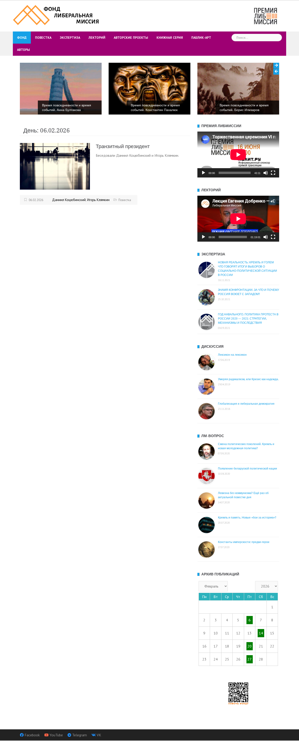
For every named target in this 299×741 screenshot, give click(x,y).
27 (249, 659)
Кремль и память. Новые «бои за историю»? (247, 517)
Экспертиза (70, 37)
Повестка (43, 37)
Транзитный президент (123, 146)
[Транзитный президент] (55, 166)
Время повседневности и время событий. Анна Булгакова (66, 107)
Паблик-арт (201, 37)
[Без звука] (265, 172)
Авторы (23, 50)
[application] (238, 154)
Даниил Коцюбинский (69, 200)
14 (261, 633)
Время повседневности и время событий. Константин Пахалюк (155, 107)
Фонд (22, 37)
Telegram (79, 735)
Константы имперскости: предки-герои (243, 542)
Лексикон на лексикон (232, 354)
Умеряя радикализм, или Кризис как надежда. (248, 379)
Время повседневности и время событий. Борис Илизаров (244, 107)
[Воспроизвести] (203, 172)
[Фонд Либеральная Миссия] (56, 14)
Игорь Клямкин (98, 200)
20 (249, 646)
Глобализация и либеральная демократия (246, 403)
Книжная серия (170, 37)
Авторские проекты (131, 37)
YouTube (56, 735)
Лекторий (97, 37)
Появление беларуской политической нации (247, 468)
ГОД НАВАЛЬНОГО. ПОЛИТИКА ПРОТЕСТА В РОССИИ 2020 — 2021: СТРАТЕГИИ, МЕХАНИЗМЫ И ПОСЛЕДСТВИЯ (248, 318)
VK (99, 735)
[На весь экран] (273, 172)
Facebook (32, 735)
